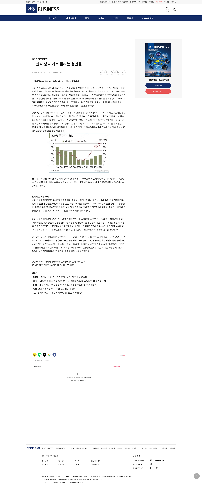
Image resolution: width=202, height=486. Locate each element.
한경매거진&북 (30, 2)
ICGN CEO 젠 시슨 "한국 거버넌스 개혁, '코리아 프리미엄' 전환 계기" (64, 285)
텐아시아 (45, 464)
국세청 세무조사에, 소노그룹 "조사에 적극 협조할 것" (57, 293)
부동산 (101, 18)
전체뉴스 (52, 18)
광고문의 (112, 448)
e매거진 (173, 2)
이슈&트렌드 (147, 18)
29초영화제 (95, 464)
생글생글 (61, 464)
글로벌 (130, 18)
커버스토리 (71, 18)
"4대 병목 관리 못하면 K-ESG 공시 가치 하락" (54, 289)
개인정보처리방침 (130, 448)
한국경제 (45, 461)
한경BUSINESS (41, 59)
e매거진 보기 (158, 91)
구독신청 (166, 2)
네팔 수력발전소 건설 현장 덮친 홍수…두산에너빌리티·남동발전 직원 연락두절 (69, 281)
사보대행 (144, 2)
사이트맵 (172, 448)
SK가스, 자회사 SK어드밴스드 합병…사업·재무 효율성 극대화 (61, 277)
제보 (159, 2)
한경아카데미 (95, 461)
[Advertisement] (101, 39)
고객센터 (164, 448)
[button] (167, 9)
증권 (87, 18)
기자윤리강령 (143, 448)
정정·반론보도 (154, 448)
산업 (116, 18)
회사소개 (96, 448)
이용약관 (120, 448)
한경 (105, 2)
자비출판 (151, 2)
